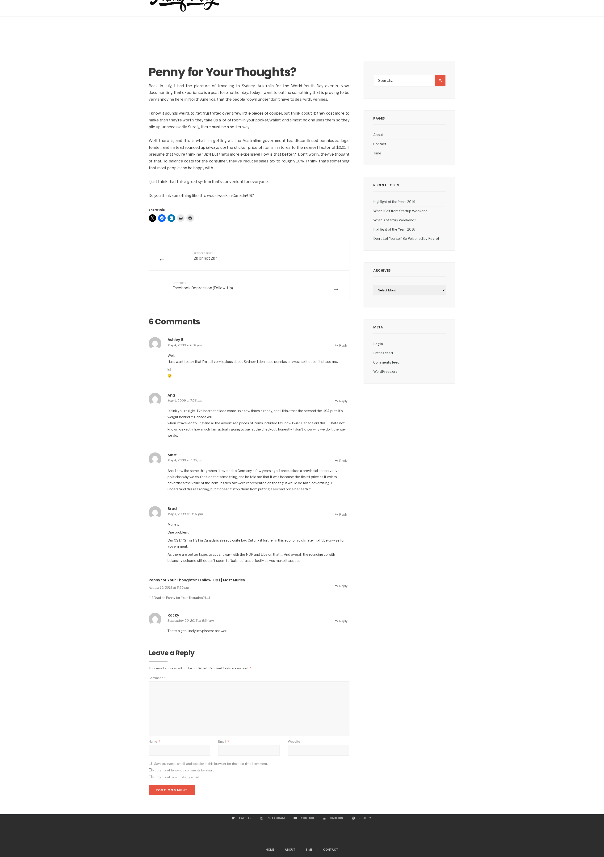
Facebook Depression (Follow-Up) (202, 286)
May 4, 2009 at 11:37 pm (185, 514)
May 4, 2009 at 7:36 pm (185, 460)
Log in (378, 344)
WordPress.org (385, 371)
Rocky (173, 615)
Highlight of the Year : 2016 (394, 229)
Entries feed (383, 353)
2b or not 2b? (205, 256)
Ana (171, 395)
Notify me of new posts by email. (175, 777)
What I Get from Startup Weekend (400, 211)
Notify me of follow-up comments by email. (183, 770)
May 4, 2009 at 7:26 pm (185, 400)
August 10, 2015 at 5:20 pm (169, 587)
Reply (343, 345)
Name (154, 741)
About (378, 135)
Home (270, 850)
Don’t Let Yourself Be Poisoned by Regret (406, 238)
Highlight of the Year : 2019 (394, 202)
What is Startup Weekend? (394, 220)
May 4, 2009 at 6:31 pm (185, 345)
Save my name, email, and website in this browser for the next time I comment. (211, 764)
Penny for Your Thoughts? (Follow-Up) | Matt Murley (197, 580)
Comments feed (386, 362)
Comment (157, 678)
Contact (379, 144)
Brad (172, 508)
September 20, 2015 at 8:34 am (191, 620)
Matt (172, 455)
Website (294, 741)
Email (223, 741)
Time (377, 153)
